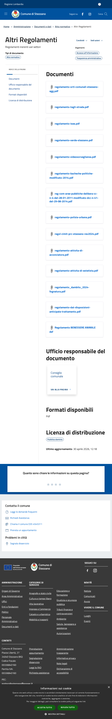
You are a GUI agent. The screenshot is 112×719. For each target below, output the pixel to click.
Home (6, 26)
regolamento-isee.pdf (67, 123)
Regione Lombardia (13, 4)
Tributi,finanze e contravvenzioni (65, 611)
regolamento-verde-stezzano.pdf (74, 140)
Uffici (4, 601)
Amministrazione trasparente (65, 651)
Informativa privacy (66, 658)
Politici (5, 612)
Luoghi (87, 616)
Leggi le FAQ (35, 667)
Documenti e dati (42, 26)
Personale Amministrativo (9, 619)
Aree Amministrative (12, 596)
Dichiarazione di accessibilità (64, 671)
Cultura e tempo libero (40, 598)
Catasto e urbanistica (39, 614)
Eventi (87, 621)
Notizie (87, 591)
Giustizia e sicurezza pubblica (67, 602)
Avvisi (87, 601)
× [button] (109, 687)
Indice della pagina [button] (17, 69)
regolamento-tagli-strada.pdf (72, 107)
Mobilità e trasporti (38, 619)
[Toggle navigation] (6, 13)
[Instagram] (89, 14)
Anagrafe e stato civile (40, 593)
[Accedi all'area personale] (100, 4)
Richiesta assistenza (39, 673)
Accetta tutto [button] (44, 707)
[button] (56, 714)
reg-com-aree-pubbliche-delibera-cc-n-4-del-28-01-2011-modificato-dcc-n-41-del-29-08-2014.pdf (73, 197)
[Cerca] (106, 14)
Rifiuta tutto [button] (68, 707)
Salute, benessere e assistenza (66, 626)
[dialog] (56, 701)
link (84, 701)
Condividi (80, 40)
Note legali (62, 663)
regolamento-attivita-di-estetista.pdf (76, 270)
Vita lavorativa (36, 604)
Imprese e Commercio (39, 609)
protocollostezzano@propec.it (17, 683)
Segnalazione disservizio (35, 660)
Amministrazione (22, 26)
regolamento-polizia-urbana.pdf (73, 217)
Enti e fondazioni (10, 606)
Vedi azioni (95, 40)
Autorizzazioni (64, 633)
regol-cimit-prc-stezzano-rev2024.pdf (76, 234)
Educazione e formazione (63, 593)
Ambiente (61, 619)
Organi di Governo (11, 591)
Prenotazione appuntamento (36, 651)
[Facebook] (81, 14)
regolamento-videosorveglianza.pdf (75, 157)
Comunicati (89, 596)
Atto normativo (62, 26)
